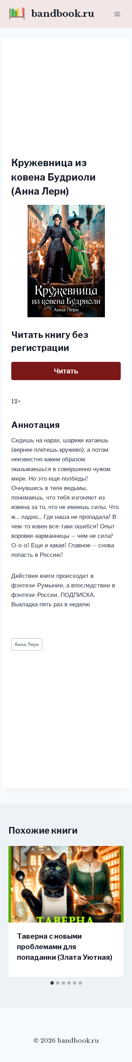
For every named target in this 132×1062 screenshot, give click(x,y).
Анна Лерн (26, 644)
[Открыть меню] (117, 13)
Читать (66, 371)
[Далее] (111, 911)
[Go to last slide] (21, 911)
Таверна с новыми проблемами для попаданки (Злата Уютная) (64, 947)
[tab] (52, 983)
